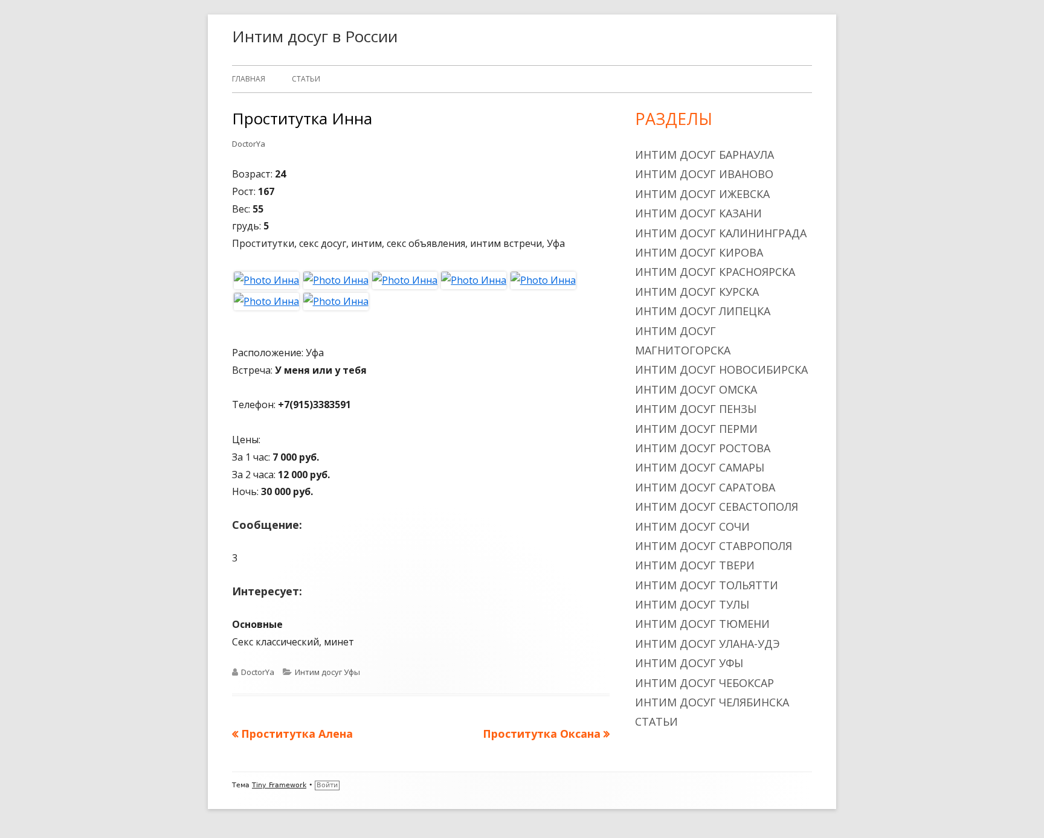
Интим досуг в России (315, 36)
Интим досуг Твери (695, 565)
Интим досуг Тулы (692, 604)
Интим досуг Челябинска (712, 702)
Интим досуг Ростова (702, 448)
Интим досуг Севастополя (716, 506)
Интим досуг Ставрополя (713, 546)
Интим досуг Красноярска (715, 271)
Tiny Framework (279, 785)
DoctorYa (248, 143)
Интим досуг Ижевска (702, 194)
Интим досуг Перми (696, 428)
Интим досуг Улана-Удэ (707, 643)
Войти (327, 785)
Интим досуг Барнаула (704, 154)
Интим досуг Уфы (327, 672)
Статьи (306, 79)
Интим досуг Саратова (705, 487)
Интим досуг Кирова (699, 252)
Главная (248, 79)
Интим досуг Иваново (704, 174)
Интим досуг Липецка (702, 311)
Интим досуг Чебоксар (704, 683)
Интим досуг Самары (699, 467)
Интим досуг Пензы (695, 408)
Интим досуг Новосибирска (721, 369)
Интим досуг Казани (698, 213)
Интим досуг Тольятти (706, 585)
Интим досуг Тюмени (702, 623)
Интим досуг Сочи (692, 526)
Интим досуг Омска (696, 389)
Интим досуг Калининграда (721, 233)
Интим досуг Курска (697, 291)
